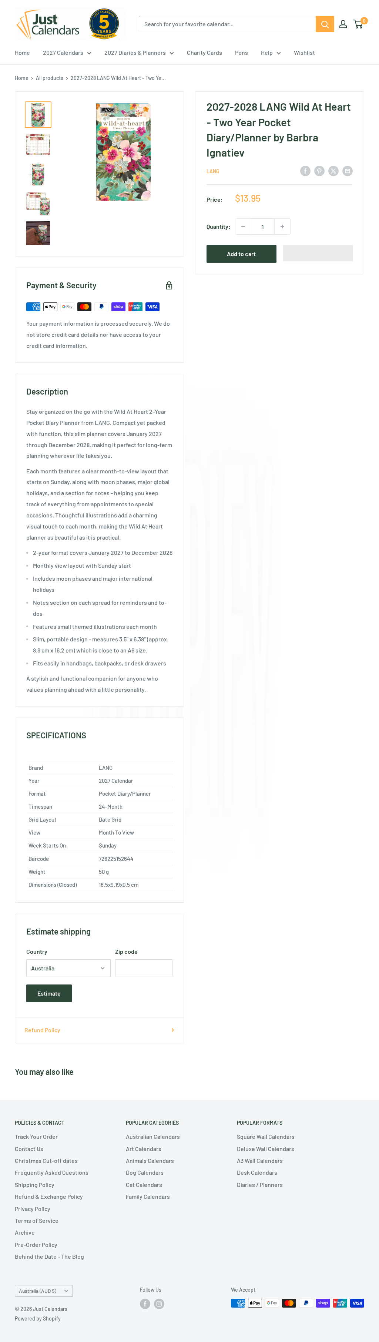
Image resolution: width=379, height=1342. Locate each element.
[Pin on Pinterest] (319, 170)
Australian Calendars (153, 1136)
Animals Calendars (150, 1160)
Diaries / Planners (260, 1184)
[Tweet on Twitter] (333, 170)
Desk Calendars (257, 1172)
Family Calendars (148, 1196)
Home (22, 52)
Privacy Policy (32, 1208)
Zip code (126, 951)
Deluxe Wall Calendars (265, 1148)
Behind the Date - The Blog (49, 1256)
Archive (25, 1232)
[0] (358, 24)
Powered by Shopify (38, 1318)
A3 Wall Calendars (260, 1160)
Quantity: (219, 226)
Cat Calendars (144, 1184)
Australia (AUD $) (37, 1291)
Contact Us (29, 1148)
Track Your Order (36, 1136)
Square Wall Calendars (266, 1136)
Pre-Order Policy (36, 1244)
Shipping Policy (34, 1184)
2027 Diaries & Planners (135, 52)
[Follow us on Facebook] (145, 1304)
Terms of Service (36, 1220)
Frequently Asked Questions (51, 1172)
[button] (318, 253)
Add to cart (241, 253)
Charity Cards (204, 52)
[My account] (343, 24)
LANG (213, 171)
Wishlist (304, 52)
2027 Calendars (63, 52)
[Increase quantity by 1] (282, 226)
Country (36, 951)
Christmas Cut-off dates (46, 1160)
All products (49, 78)
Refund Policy (42, 1029)
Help (267, 52)
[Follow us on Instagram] (159, 1304)
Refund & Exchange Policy (49, 1196)
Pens (241, 52)
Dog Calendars (145, 1172)
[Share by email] (347, 170)
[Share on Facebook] (305, 170)
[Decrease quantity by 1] (243, 226)
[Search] (325, 24)
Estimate (49, 993)
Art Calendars (143, 1148)
